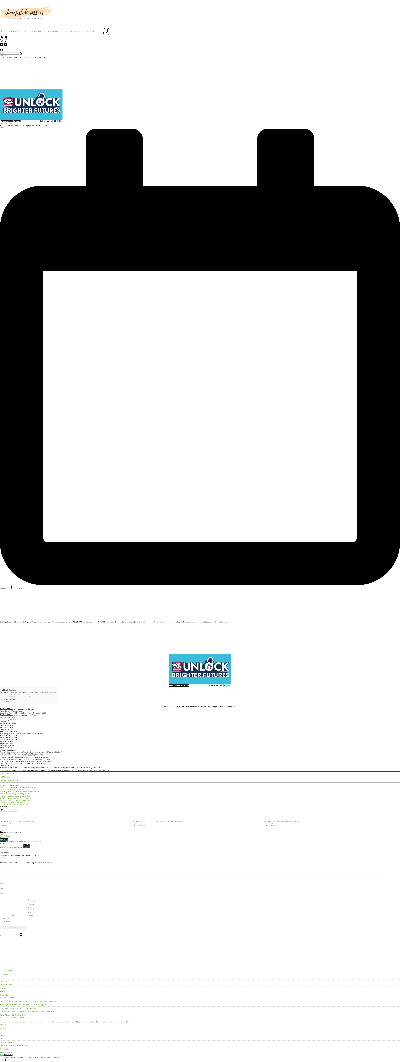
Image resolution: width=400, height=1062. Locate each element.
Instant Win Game (6, 123)
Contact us (3, 1032)
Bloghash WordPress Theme (50, 1057)
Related (8, 701)
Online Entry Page (7, 773)
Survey (2, 991)
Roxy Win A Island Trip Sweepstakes (12, 802)
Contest (2, 978)
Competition (4, 974)
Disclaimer (3, 1035)
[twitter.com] (105, 35)
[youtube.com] (3, 45)
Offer (2, 834)
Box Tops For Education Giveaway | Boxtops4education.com (18, 821)
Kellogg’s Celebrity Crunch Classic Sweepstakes (16, 798)
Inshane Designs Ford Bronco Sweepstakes (14, 1046)
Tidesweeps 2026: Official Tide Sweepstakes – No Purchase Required (23, 1005)
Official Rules (5, 777)
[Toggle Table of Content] (18, 689)
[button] (19, 54)
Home (2, 57)
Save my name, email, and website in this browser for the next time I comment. (31, 907)
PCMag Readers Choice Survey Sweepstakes (15, 797)
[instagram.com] (3, 42)
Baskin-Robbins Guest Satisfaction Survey (14, 795)
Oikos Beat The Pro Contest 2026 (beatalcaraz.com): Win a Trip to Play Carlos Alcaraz (28, 1001)
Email (2, 888)
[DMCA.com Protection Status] (6, 1055)
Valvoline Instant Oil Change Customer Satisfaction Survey (19, 791)
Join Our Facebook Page (9, 780)
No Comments (19, 588)
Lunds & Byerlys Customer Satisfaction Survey (15, 793)
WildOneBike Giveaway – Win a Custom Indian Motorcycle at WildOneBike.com (27, 1011)
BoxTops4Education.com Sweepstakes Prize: (20, 697)
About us (3, 1028)
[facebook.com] (105, 31)
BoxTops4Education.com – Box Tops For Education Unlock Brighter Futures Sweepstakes (29, 692)
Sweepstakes (4, 995)
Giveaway (3, 981)
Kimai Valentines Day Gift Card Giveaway (14, 1015)
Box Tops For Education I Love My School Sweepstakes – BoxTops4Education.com (157, 821)
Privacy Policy (5, 1049)
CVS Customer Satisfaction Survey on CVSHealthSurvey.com (20, 1008)
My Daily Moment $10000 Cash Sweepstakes (15, 804)
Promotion (3, 988)
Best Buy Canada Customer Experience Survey (15, 800)
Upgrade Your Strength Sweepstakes (12, 789)
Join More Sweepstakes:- (10, 699)
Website (2, 893)
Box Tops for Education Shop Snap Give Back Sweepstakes (281, 821)
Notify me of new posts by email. (7, 921)
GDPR (2, 1039)
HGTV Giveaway (6, 1042)
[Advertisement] (200, 73)
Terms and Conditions (7, 1052)
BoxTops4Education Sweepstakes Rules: (19, 695)
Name (2, 883)
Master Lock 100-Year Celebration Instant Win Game (17, 787)
